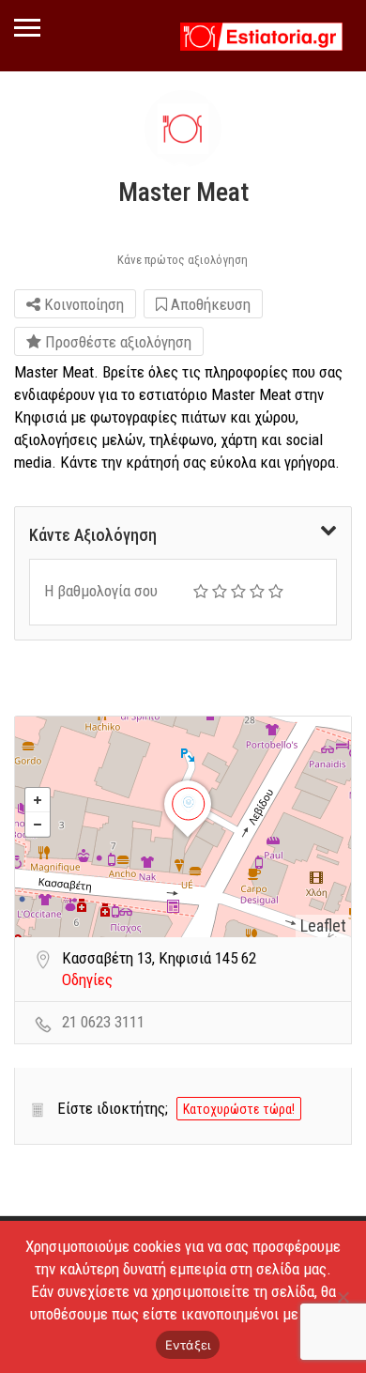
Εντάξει (188, 1344)
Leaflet (323, 925)
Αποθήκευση (209, 304)
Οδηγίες (87, 979)
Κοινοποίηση (82, 304)
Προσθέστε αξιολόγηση (116, 341)
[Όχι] (342, 1297)
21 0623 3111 (103, 1021)
